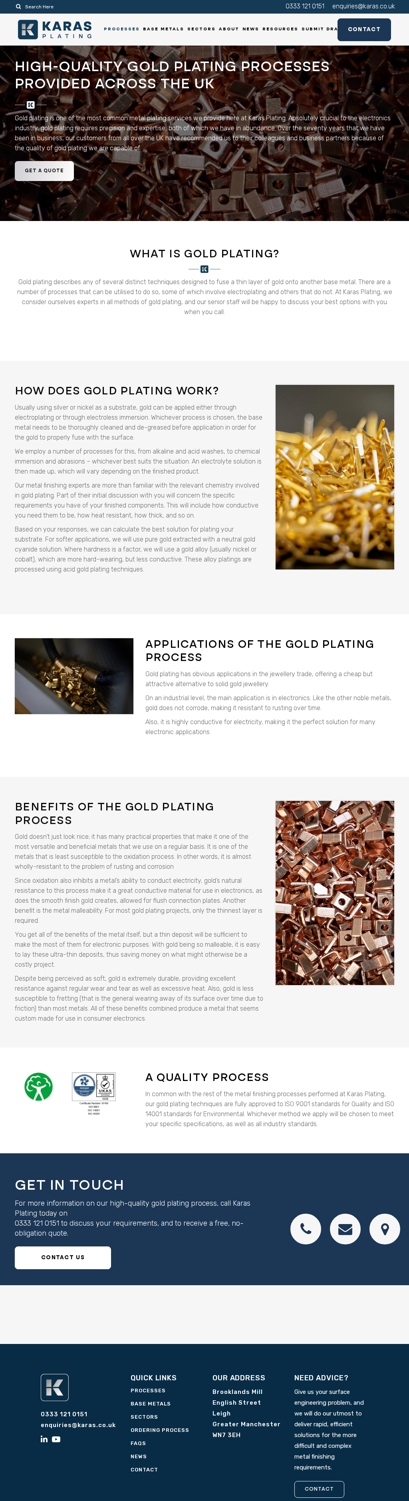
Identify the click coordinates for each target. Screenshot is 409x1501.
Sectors (144, 1417)
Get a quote (44, 171)
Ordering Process (160, 1430)
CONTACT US (63, 1257)
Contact (364, 29)
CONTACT (319, 1489)
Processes (148, 1391)
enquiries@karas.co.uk (363, 6)
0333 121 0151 (305, 6)
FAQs (138, 1443)
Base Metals (151, 1404)
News (139, 1456)
